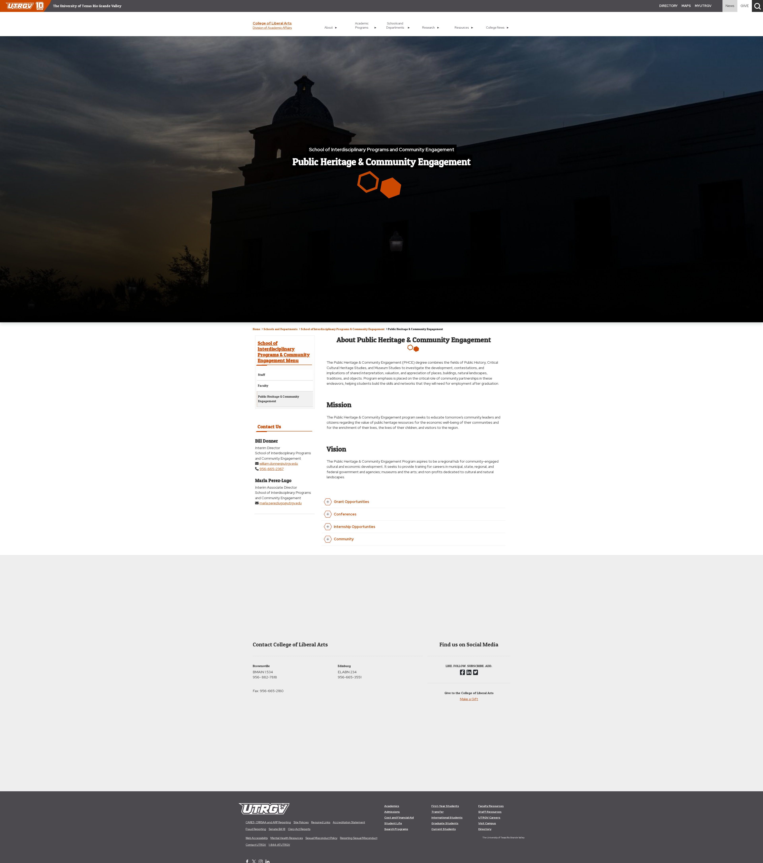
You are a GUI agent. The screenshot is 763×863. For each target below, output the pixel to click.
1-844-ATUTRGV (279, 845)
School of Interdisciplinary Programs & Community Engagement (343, 329)
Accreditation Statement (349, 822)
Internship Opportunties (354, 526)
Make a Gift (469, 699)
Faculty (263, 385)
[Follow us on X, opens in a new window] (475, 672)
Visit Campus (487, 823)
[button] (757, 6)
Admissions (392, 812)
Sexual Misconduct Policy (321, 838)
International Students (447, 817)
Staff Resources (490, 812)
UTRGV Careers (489, 817)
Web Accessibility (257, 838)
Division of (272, 28)
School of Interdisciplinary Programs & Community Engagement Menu (284, 351)
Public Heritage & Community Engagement (278, 399)
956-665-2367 (271, 469)
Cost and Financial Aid (399, 817)
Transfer (437, 812)
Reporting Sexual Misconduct (358, 838)
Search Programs (396, 829)
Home (256, 329)
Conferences (345, 514)
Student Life (393, 823)
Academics (391, 806)
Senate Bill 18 (277, 829)
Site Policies (301, 822)
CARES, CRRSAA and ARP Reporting (268, 822)
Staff (261, 375)
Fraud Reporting (256, 829)
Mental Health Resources (286, 838)
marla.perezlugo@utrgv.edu (280, 503)
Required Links (320, 822)
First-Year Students (445, 806)
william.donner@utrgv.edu (278, 463)
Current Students (443, 829)
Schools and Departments (280, 329)
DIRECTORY (668, 6)
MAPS (686, 6)
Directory (484, 829)
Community (344, 539)
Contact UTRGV (256, 845)
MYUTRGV (703, 6)
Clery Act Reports (299, 829)
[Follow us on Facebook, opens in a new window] (462, 672)
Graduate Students (444, 823)
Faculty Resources (491, 806)
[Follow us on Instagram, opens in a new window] (469, 672)
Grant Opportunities (351, 501)
